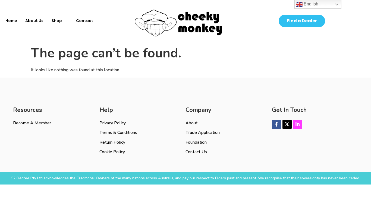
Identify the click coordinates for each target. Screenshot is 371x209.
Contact (84, 20)
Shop (57, 20)
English (310, 4)
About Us (34, 20)
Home (11, 20)
